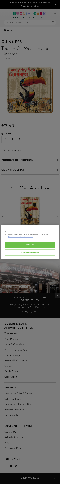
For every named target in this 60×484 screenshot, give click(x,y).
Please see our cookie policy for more (20, 237)
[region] (29, 242)
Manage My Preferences (30, 252)
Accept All (30, 245)
